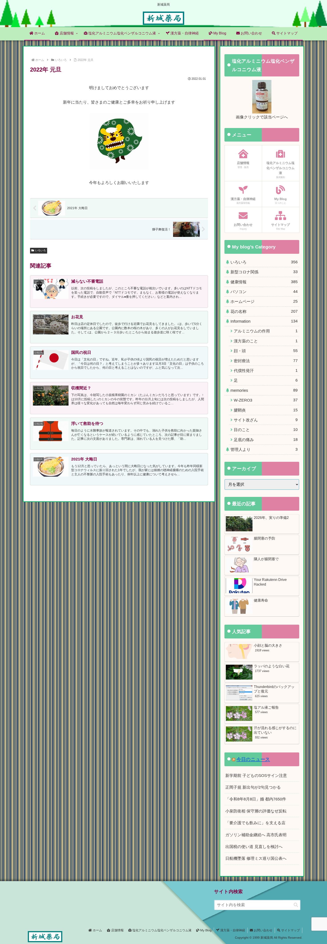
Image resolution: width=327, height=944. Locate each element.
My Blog (205, 930)
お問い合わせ (262, 930)
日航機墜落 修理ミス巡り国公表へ (256, 858)
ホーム (97, 930)
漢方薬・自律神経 (232, 930)
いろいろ (40, 250)
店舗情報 (117, 930)
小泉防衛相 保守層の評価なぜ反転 (256, 811)
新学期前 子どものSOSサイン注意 (256, 775)
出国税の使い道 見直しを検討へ (254, 846)
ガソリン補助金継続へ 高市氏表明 (256, 835)
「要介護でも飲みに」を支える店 (255, 823)
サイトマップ (290, 930)
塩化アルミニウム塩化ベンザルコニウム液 (161, 930)
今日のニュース (253, 759)
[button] (296, 905)
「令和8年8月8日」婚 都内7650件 (255, 799)
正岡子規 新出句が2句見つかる (253, 787)
